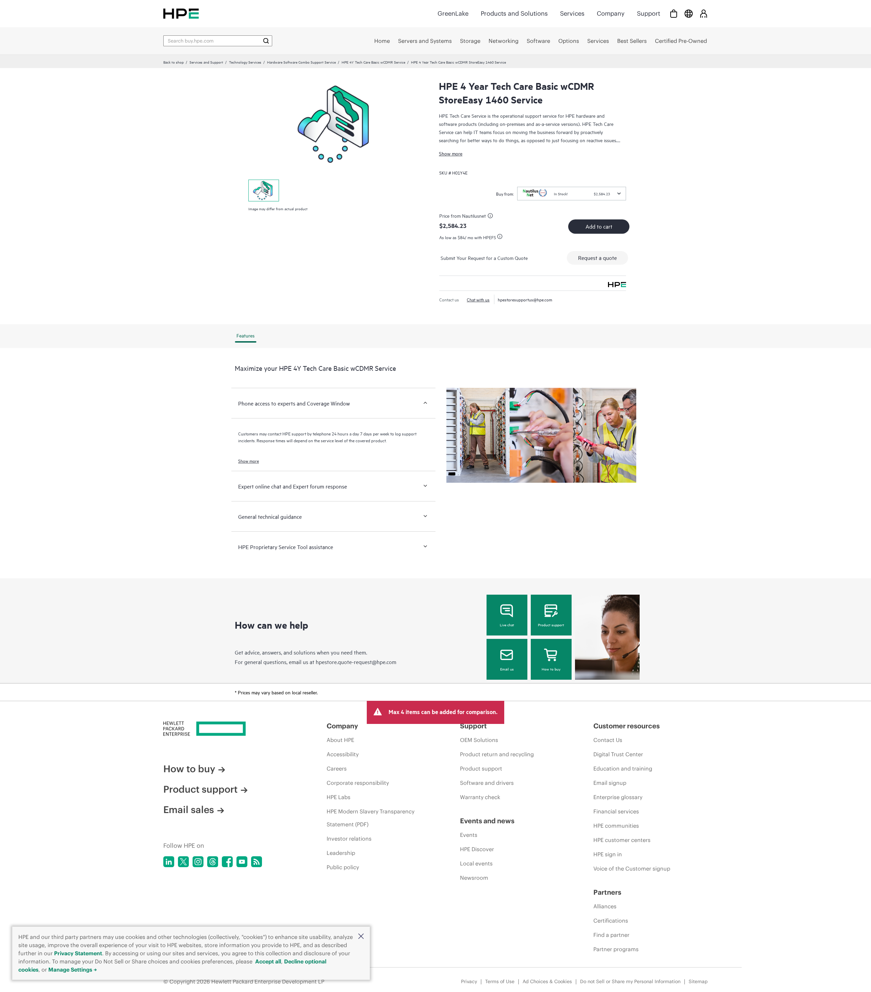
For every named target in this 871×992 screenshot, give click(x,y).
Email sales (188, 810)
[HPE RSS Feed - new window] (256, 861)
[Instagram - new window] (198, 861)
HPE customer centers (622, 840)
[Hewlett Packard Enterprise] (181, 13)
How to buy (551, 669)
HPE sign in (607, 854)
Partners (607, 892)
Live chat (507, 624)
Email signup (609, 782)
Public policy (343, 867)
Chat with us (478, 299)
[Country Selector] (689, 13)
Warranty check (480, 797)
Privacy (469, 981)
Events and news (487, 820)
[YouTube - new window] (241, 861)
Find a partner (611, 934)
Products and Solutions (514, 13)
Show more (450, 153)
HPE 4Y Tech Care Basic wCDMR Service (373, 62)
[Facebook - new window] (227, 861)
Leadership (341, 852)
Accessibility (343, 754)
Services (572, 13)
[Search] (266, 40)
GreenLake (453, 13)
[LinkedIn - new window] (168, 861)
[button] (361, 936)
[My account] (704, 13)
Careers (337, 768)
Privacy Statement (78, 953)
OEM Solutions (479, 740)
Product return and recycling (497, 754)
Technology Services (245, 62)
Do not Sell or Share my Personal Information (630, 981)
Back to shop (173, 62)
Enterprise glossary (617, 797)
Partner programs (616, 949)
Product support (551, 624)
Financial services (616, 811)
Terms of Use (499, 981)
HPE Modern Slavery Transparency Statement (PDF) (370, 818)
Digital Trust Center (618, 754)
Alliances (605, 906)
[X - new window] (183, 861)
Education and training (622, 768)
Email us (507, 669)
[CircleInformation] (491, 216)
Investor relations (349, 838)
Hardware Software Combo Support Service (301, 62)
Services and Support (206, 62)
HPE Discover (477, 849)
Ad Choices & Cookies (547, 981)
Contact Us (607, 740)
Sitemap (698, 981)
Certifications (610, 920)
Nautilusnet (474, 215)
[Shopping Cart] (674, 13)
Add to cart (599, 226)
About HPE (340, 740)
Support (648, 13)
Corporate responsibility (358, 782)
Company (611, 13)
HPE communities (616, 825)
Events (468, 834)
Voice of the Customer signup (631, 868)
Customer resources (626, 726)
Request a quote (597, 257)
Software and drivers (487, 782)
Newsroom (474, 877)
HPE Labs (338, 797)
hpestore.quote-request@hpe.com (356, 661)
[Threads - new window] (212, 861)
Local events (476, 863)
